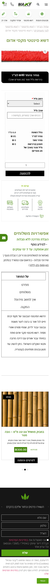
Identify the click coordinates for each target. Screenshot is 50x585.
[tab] (25, 284)
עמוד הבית (43, 27)
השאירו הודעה (32, 216)
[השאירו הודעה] (41, 216)
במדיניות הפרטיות (18, 540)
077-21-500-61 (39, 265)
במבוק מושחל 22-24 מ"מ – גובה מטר (24, 433)
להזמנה (25, 173)
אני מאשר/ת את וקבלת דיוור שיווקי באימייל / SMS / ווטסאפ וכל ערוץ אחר (26, 543)
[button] (46, 4)
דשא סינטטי (28, 27)
